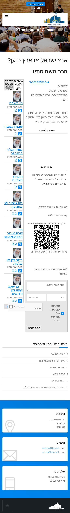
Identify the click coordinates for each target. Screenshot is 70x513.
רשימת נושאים (57, 367)
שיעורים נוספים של (18, 85)
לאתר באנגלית (35, 4)
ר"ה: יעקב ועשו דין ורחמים (15, 290)
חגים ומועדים (58, 380)
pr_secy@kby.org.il (50, 452)
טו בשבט (16, 103)
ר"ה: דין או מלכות (15, 261)
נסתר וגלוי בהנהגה (15, 151)
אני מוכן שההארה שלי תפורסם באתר (55, 313)
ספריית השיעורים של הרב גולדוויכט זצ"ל (44, 387)
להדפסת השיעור (38, 82)
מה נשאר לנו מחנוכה (13, 204)
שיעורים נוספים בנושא (8, 85)
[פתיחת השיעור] (16, 110)
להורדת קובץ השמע (52, 183)
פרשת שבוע (59, 374)
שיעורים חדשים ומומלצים (52, 360)
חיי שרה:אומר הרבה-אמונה (13, 233)
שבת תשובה (13, 126)
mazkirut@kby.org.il (50, 448)
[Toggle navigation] (6, 16)
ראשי (36, 45)
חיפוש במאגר (58, 354)
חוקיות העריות (17, 178)
